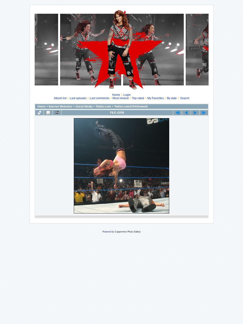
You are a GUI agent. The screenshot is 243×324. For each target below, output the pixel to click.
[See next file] (195, 112)
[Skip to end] (204, 112)
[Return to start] (177, 112)
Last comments (99, 98)
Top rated (138, 98)
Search (184, 98)
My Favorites (155, 98)
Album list (60, 98)
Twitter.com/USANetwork (131, 106)
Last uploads (78, 98)
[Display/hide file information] (48, 112)
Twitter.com (103, 106)
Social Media (84, 106)
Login (127, 95)
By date (172, 98)
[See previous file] (186, 112)
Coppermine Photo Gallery (128, 232)
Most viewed (120, 98)
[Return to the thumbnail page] (39, 112)
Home (116, 95)
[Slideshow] (57, 112)
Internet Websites (60, 106)
